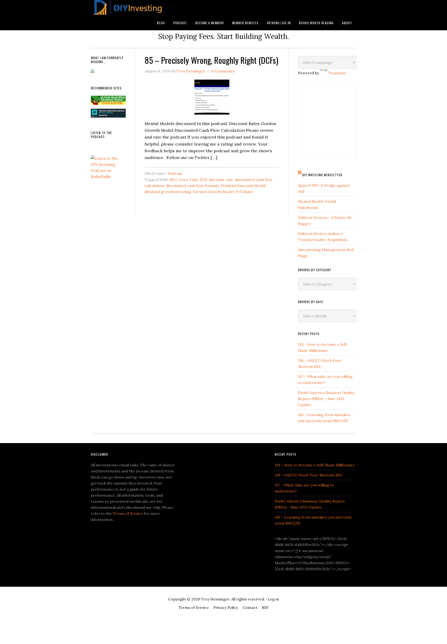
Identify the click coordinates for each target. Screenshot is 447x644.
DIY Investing (128, 7)
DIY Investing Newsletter (322, 174)
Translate (337, 73)
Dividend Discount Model (243, 185)
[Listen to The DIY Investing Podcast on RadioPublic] (108, 176)
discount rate (221, 179)
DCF (203, 179)
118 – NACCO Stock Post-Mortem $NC (309, 475)
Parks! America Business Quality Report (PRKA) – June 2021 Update (326, 398)
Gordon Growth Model (213, 191)
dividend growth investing (168, 191)
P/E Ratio (244, 191)
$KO (173, 179)
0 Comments (222, 71)
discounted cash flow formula (192, 185)
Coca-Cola (188, 179)
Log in (273, 599)
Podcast (175, 173)
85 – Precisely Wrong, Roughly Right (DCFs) (211, 60)
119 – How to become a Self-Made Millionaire (315, 465)
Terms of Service (128, 513)
